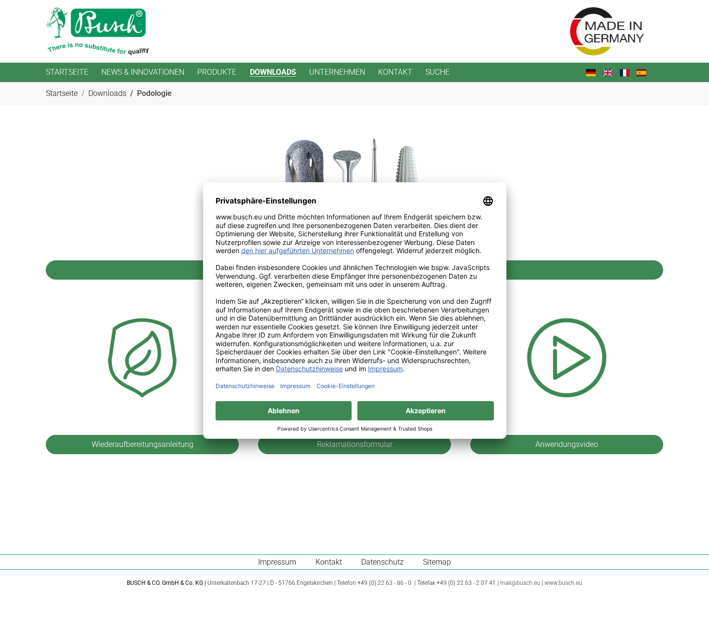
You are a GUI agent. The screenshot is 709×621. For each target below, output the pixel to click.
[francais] (628, 72)
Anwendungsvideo (566, 444)
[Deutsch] (594, 72)
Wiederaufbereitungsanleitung (142, 444)
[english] (611, 72)
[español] (645, 72)
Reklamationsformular (355, 444)
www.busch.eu (563, 583)
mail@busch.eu (520, 583)
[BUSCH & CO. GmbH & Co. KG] (97, 31)
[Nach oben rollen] (687, 599)
